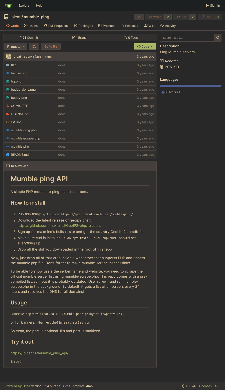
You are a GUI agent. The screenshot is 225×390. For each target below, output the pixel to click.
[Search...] (217, 38)
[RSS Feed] (139, 17)
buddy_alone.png (23, 89)
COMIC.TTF (19, 106)
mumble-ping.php (24, 130)
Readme (171, 61)
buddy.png (19, 97)
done (48, 57)
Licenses (205, 386)
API (217, 386)
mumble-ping (36, 17)
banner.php (19, 73)
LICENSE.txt (20, 114)
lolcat (16, 17)
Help (39, 5)
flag (13, 65)
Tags (133, 37)
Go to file (50, 46)
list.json (16, 122)
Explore (23, 5)
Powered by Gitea (17, 386)
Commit (31, 37)
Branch (82, 37)
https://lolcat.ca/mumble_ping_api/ (39, 353)
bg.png (16, 81)
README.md (20, 154)
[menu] (189, 386)
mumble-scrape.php (25, 138)
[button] (34, 46)
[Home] (8, 5)
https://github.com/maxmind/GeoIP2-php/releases (59, 225)
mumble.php (20, 146)
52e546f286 (33, 56)
